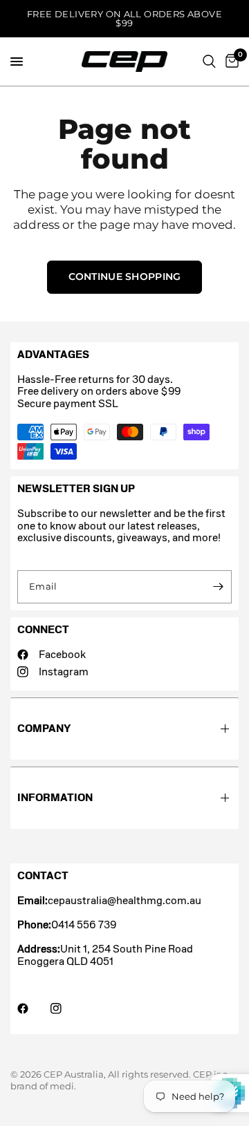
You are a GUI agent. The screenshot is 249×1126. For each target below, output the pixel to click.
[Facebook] (32, 1008)
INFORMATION (55, 797)
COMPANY (44, 728)
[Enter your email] (218, 586)
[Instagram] (65, 1008)
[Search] (209, 61)
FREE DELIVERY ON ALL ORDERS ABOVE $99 (124, 18)
